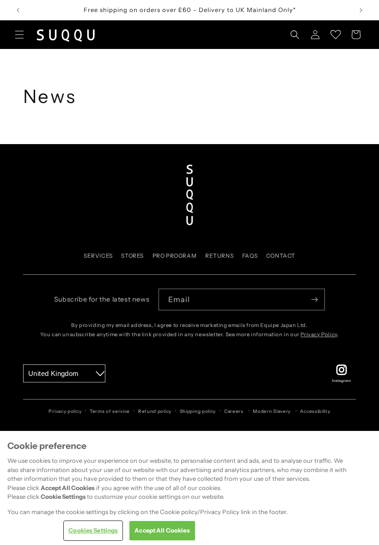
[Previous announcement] (18, 10)
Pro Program (175, 255)
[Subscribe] (314, 299)
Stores (132, 255)
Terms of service (110, 411)
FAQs (249, 255)
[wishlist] (335, 34)
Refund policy (154, 411)
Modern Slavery (272, 411)
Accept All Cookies (162, 530)
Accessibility (315, 411)
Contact (280, 255)
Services (98, 255)
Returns (219, 255)
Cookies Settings (93, 530)
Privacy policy (65, 411)
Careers (234, 411)
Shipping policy (198, 411)
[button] (19, 34)
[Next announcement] (361, 10)
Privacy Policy (318, 334)
